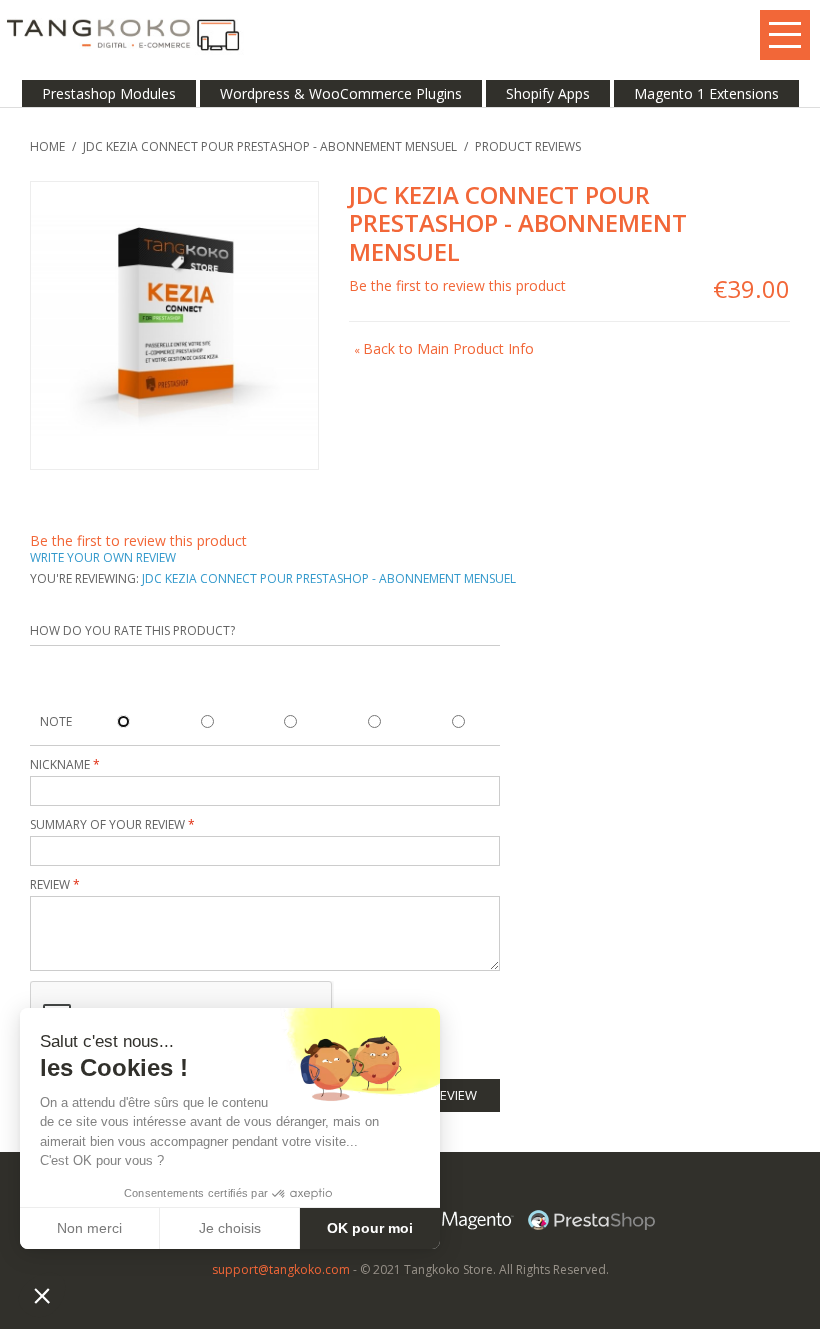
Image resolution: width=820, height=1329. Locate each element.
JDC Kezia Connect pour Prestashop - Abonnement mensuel (270, 146)
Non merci (89, 1228)
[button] (42, 1295)
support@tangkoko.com (281, 1269)
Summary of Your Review (107, 824)
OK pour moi (370, 1228)
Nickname (61, 764)
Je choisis (230, 1228)
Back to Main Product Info (444, 348)
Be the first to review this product (457, 285)
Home (47, 146)
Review (51, 884)
